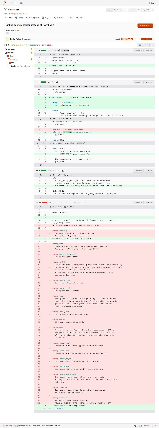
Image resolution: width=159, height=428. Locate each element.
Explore (13, 3)
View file (149, 50)
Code (10, 17)
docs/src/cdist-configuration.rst (64, 202)
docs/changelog (54, 171)
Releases (60, 17)
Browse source (145, 25)
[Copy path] (59, 50)
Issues (20, 17)
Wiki (71, 17)
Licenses (147, 426)
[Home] (4, 3)
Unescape (138, 50)
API (155, 426)
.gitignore (53, 50)
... (7, 33)
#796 (17, 30)
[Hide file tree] (5, 45)
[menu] (152, 45)
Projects (48, 17)
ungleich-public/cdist (19, 14)
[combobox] (140, 45)
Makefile (52, 82)
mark (10, 9)
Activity (82, 17)
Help (22, 3)
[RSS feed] (109, 10)
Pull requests (34, 17)
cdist (16, 9)
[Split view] (146, 45)
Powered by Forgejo (10, 426)
